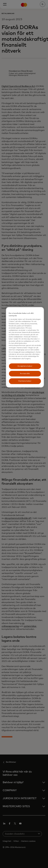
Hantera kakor (24, 381)
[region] (25, 347)
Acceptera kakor (24, 366)
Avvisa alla (25, 373)
